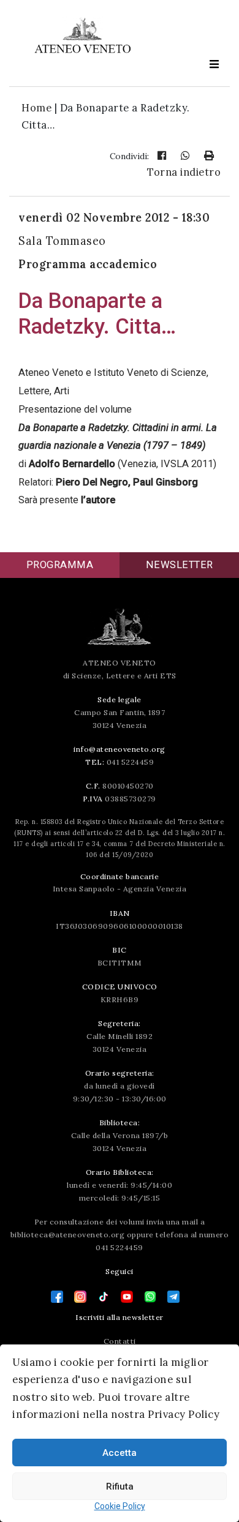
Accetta (119, 1452)
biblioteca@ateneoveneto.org (67, 1234)
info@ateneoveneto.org (119, 749)
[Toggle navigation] (214, 64)
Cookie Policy (119, 1506)
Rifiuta (120, 1486)
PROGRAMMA (60, 565)
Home (36, 107)
